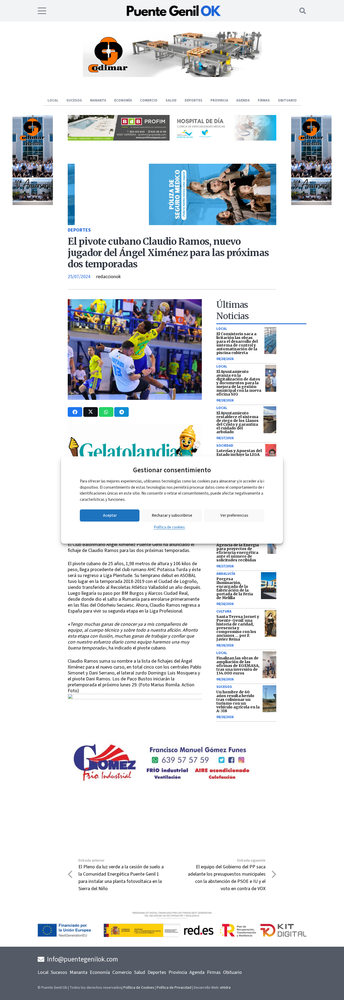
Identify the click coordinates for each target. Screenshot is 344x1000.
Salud (139, 972)
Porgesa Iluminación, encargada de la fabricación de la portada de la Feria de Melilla (234, 588)
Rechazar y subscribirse (172, 515)
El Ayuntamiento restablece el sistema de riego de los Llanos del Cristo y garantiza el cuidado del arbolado (237, 422)
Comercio (122, 972)
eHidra (225, 987)
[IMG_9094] (135, 726)
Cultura (223, 611)
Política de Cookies (138, 987)
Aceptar (110, 515)
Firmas (214, 972)
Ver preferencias (234, 515)
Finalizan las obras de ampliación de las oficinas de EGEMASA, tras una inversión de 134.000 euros (238, 666)
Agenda (197, 972)
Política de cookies (169, 527)
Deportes (79, 230)
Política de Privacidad (174, 987)
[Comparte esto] (75, 412)
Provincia (178, 972)
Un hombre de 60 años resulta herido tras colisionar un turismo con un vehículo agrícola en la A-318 (238, 701)
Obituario (232, 972)
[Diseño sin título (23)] (225, 139)
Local (221, 328)
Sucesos (224, 686)
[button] (42, 10)
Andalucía (225, 573)
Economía (100, 972)
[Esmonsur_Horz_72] (172, 75)
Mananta (78, 972)
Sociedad (224, 445)
